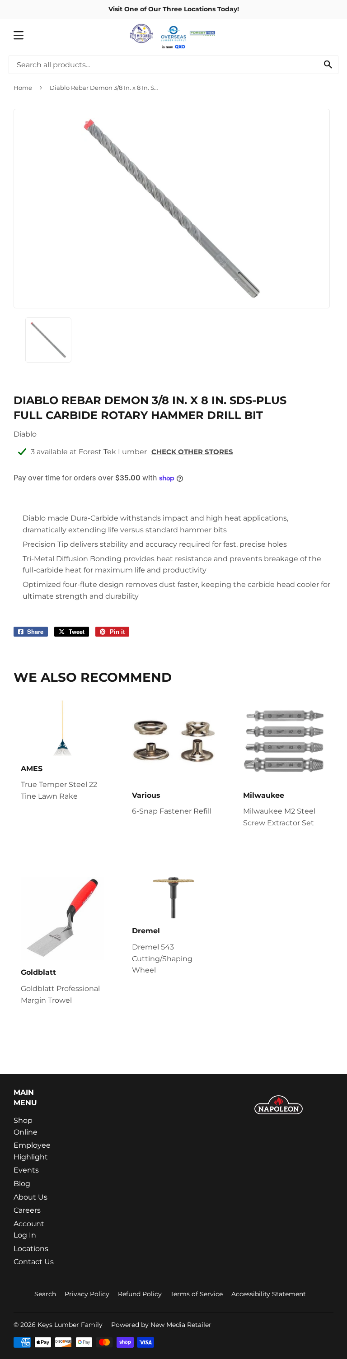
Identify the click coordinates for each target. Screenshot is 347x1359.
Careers (27, 1210)
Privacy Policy (87, 1294)
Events (26, 1170)
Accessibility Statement (268, 1294)
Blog (22, 1183)
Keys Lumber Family (70, 1324)
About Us (30, 1197)
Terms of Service (196, 1294)
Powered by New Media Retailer (161, 1324)
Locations (31, 1248)
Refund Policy (140, 1294)
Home (23, 87)
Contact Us (34, 1261)
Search (45, 1294)
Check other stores (192, 451)
